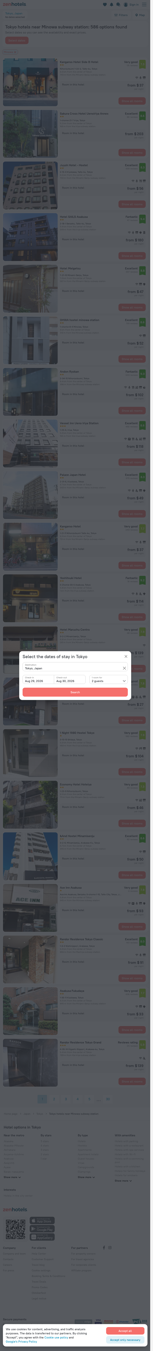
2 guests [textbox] (97, 681)
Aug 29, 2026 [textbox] (34, 681)
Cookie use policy (56, 1337)
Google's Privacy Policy (21, 1341)
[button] (124, 668)
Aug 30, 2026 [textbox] (65, 681)
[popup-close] (126, 656)
